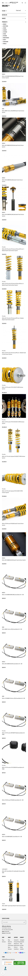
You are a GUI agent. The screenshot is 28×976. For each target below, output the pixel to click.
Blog (9, 940)
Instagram (22, 940)
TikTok (21, 947)
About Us (10, 941)
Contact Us (16, 940)
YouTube (22, 945)
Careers (9, 943)
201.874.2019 (7, 931)
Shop (3, 940)
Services (4, 941)
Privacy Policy (17, 941)
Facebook (22, 941)
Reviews (10, 949)
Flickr (21, 943)
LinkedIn (22, 949)
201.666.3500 (7, 933)
